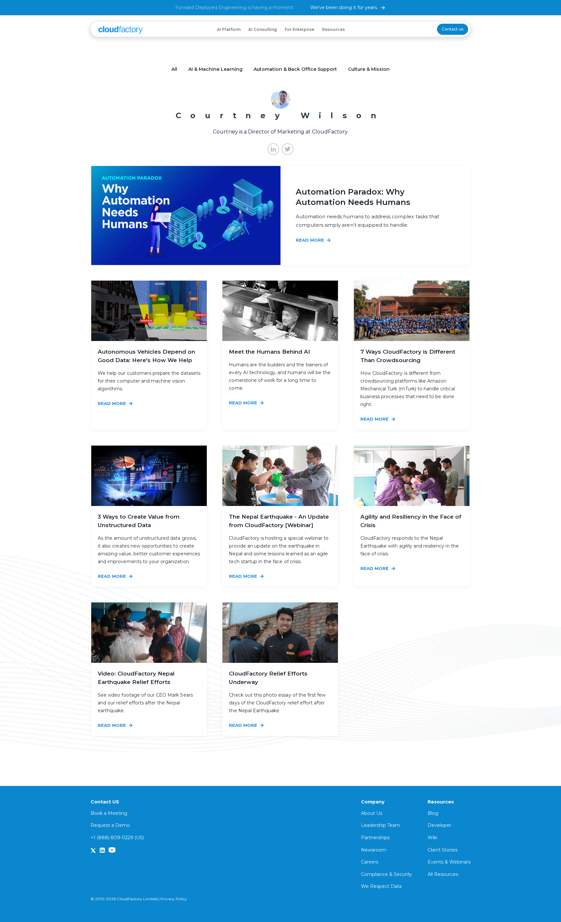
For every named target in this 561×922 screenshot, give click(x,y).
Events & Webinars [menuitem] (449, 862)
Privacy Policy (173, 898)
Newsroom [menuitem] (373, 850)
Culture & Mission (369, 69)
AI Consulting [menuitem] (262, 29)
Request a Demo (110, 825)
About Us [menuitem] (371, 813)
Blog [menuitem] (433, 813)
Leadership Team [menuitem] (380, 825)
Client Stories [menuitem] (442, 850)
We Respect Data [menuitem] (381, 886)
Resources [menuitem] (333, 29)
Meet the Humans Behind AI (269, 351)
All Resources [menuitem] (443, 874)
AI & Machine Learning (215, 69)
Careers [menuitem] (369, 862)
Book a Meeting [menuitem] (109, 813)
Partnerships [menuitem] (375, 837)
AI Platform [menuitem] (229, 29)
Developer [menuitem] (439, 825)
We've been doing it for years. (344, 7)
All (174, 69)
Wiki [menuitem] (432, 837)
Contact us (452, 29)
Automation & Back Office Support (295, 69)
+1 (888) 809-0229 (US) (117, 837)
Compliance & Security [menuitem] (386, 874)
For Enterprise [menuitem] (299, 29)
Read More (310, 240)
